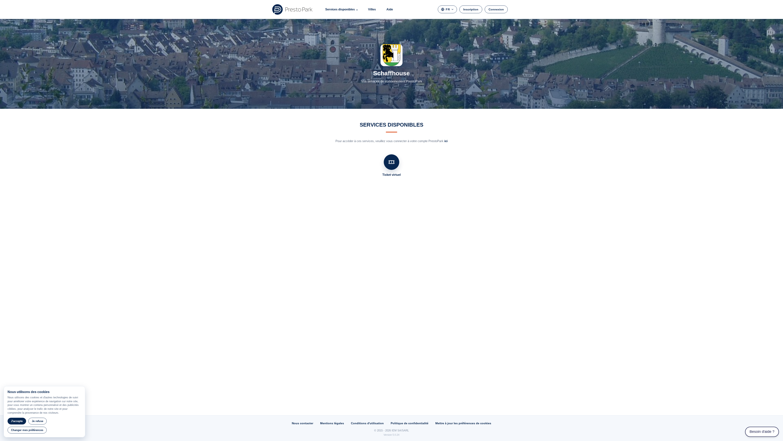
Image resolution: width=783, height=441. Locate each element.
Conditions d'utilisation (367, 423)
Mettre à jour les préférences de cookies (463, 423)
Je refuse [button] (37, 421)
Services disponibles (340, 9)
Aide (389, 9)
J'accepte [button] (17, 421)
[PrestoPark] (292, 9)
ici (446, 141)
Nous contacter (302, 423)
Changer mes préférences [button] (27, 430)
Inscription (470, 9)
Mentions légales (332, 423)
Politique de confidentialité (409, 423)
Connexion (496, 9)
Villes (372, 9)
